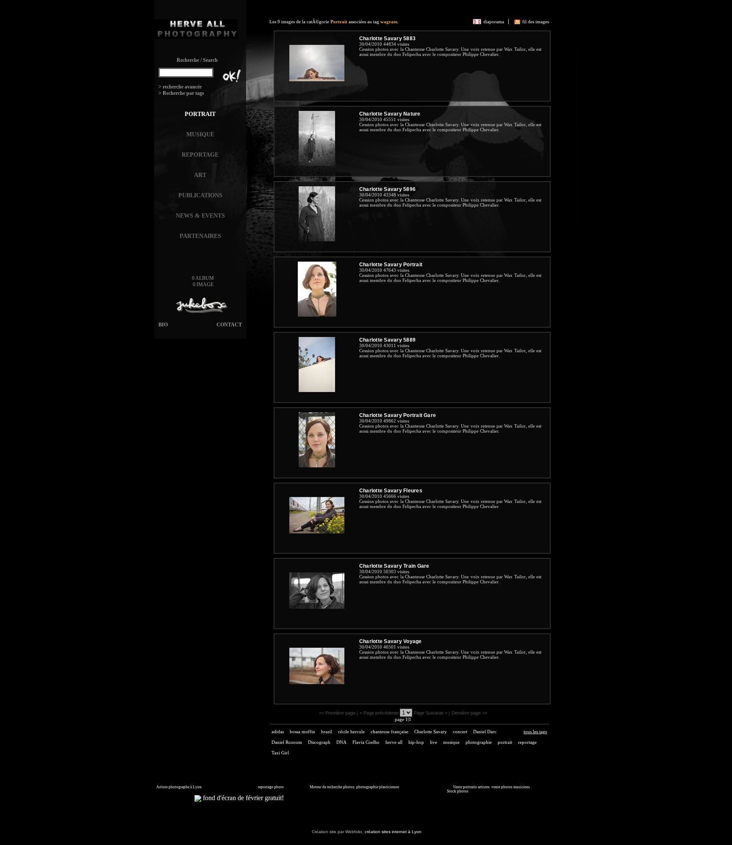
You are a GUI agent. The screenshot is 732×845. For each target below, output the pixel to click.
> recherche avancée (180, 87)
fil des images (535, 21)
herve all (393, 742)
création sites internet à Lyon (393, 831)
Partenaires (200, 236)
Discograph (319, 742)
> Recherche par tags (181, 93)
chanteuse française (389, 731)
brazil (326, 731)
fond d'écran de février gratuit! (242, 797)
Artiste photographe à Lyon (179, 787)
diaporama (493, 21)
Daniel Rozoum (287, 742)
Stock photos (458, 791)
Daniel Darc (484, 731)
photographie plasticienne (377, 787)
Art (200, 175)
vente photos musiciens (510, 787)
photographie (479, 742)
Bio (163, 325)
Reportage (200, 155)
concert (460, 731)
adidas (278, 731)
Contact (229, 325)
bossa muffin (302, 731)
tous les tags (535, 731)
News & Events (200, 216)
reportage (527, 742)
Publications (200, 195)
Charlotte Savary (430, 731)
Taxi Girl (280, 752)
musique (451, 742)
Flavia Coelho (366, 742)
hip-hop (416, 742)
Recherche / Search (197, 60)
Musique (200, 134)
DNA (341, 742)
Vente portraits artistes (471, 787)
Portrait (200, 114)
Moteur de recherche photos (332, 787)
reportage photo (271, 787)
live (433, 742)
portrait (505, 742)
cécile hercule (351, 731)
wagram (388, 21)
